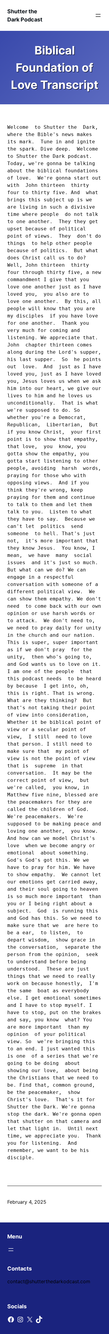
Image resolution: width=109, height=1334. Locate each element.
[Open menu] (98, 15)
